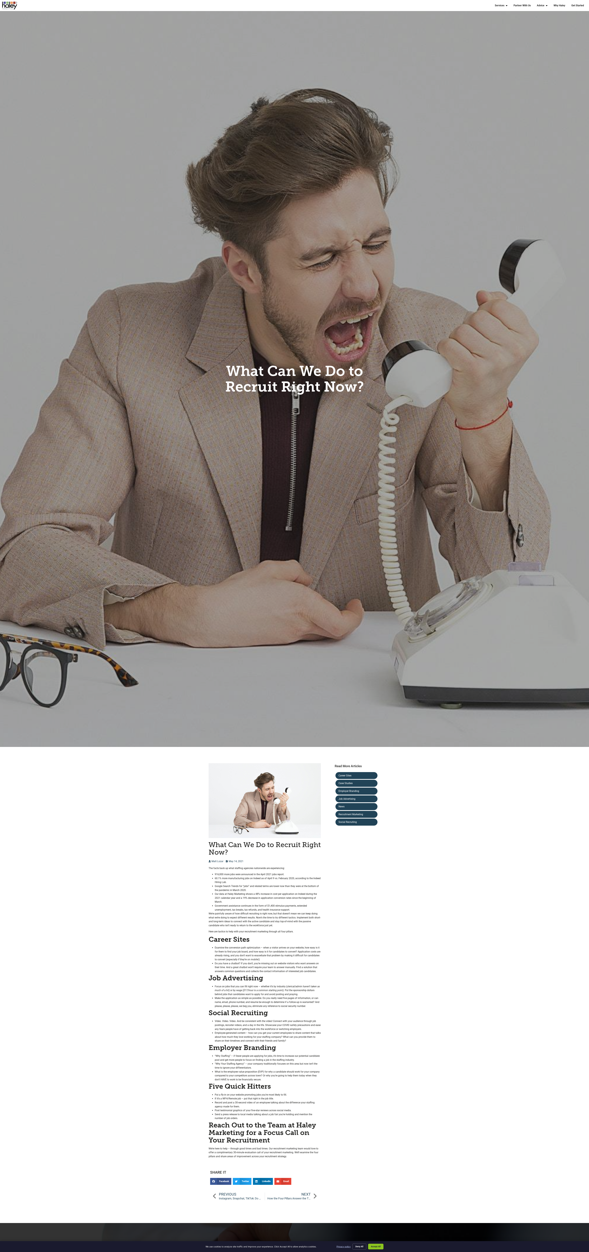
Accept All (376, 1246)
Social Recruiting (348, 822)
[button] (220, 1181)
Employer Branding (349, 791)
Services (502, 6)
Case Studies (346, 783)
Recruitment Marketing (351, 814)
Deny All (359, 1246)
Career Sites (345, 775)
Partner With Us (524, 6)
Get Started (579, 6)
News (342, 806)
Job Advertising (347, 798)
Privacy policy (344, 1246)
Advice (544, 6)
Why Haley (561, 6)
